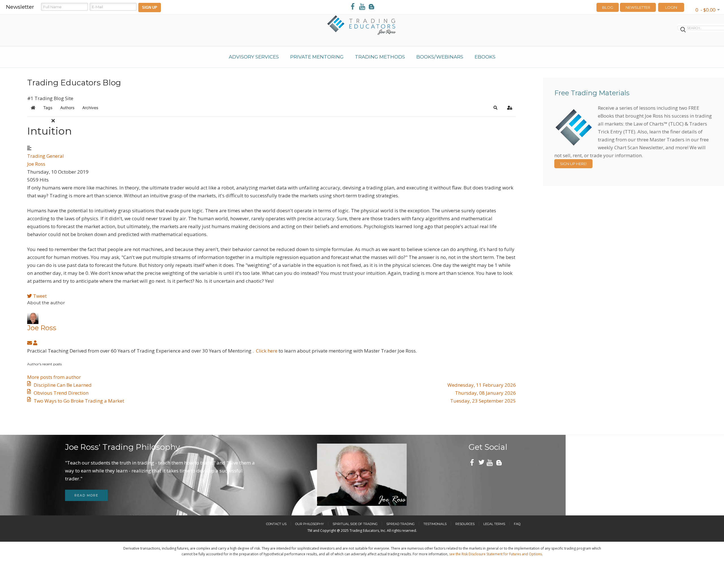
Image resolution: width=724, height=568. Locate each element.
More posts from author (54, 377)
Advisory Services (254, 57)
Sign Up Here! (573, 163)
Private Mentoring (317, 57)
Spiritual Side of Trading (355, 524)
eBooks (485, 57)
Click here (266, 350)
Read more (86, 495)
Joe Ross (36, 164)
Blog (607, 7)
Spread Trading (400, 524)
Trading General (45, 156)
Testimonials (435, 524)
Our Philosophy (309, 524)
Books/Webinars (439, 57)
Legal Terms (494, 524)
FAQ (517, 524)
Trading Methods (380, 57)
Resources (465, 524)
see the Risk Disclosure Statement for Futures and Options (495, 554)
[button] (495, 107)
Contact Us (276, 524)
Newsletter (638, 7)
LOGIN (671, 7)
